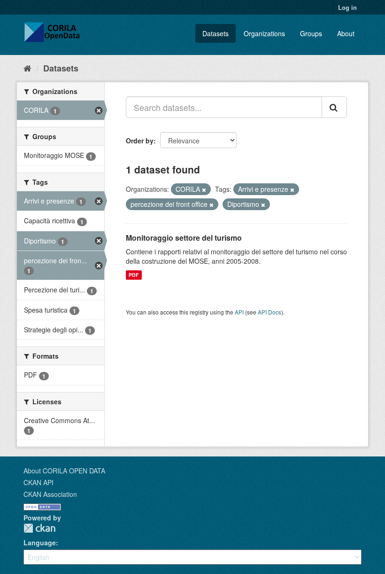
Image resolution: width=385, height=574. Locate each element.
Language (39, 542)
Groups (311, 33)
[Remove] (204, 189)
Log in (347, 7)
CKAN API (38, 482)
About (345, 33)
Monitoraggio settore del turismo (184, 237)
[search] (334, 107)
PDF (134, 274)
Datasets (215, 33)
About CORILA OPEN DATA (64, 470)
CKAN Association (50, 494)
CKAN (39, 528)
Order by (140, 140)
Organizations (264, 33)
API (239, 312)
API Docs (269, 312)
